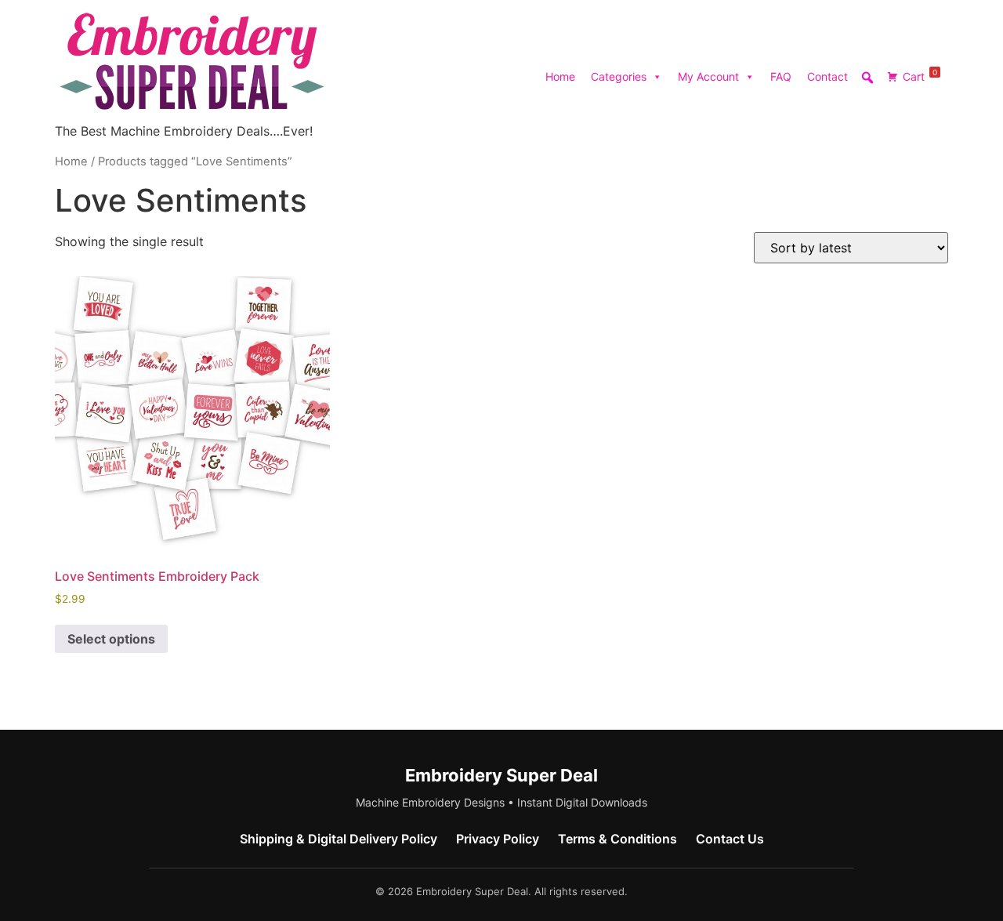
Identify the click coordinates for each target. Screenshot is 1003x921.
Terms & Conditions (617, 839)
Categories (618, 76)
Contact (827, 76)
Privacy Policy (497, 839)
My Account (708, 76)
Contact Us (730, 839)
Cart (920, 75)
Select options (111, 639)
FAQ (780, 76)
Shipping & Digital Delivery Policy (338, 839)
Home (560, 76)
